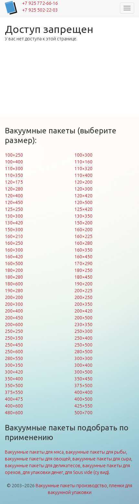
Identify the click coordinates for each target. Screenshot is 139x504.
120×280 (14, 188)
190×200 (83, 283)
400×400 (83, 392)
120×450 (14, 202)
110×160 (83, 161)
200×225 (83, 290)
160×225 (83, 236)
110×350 (14, 175)
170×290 (83, 263)
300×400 (83, 365)
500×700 (83, 412)
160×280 (83, 243)
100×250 (14, 155)
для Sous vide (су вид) (87, 472)
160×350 (83, 249)
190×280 (14, 290)
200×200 (14, 297)
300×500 (83, 372)
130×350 (83, 216)
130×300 (14, 216)
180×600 (14, 283)
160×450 (83, 256)
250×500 (83, 344)
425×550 (83, 405)
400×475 (14, 399)
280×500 (83, 351)
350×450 (83, 378)
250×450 (14, 344)
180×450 (83, 277)
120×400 (14, 195)
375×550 (14, 392)
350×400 (14, 378)
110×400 (83, 175)
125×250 (14, 209)
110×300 (14, 168)
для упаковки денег (43, 472)
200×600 (14, 324)
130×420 (14, 222)
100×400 (14, 161)
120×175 (14, 182)
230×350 (83, 324)
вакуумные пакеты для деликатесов (42, 465)
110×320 (83, 168)
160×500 (14, 263)
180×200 (14, 270)
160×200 (83, 229)
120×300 (83, 188)
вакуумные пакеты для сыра (101, 458)
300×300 (83, 358)
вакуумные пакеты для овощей (37, 458)
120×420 (83, 195)
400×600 (14, 405)
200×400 (14, 311)
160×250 (14, 243)
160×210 (14, 236)
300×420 (14, 372)
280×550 (14, 358)
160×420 (14, 256)
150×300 (14, 229)
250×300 (83, 331)
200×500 (83, 317)
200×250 (83, 297)
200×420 (83, 311)
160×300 (14, 249)
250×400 (83, 338)
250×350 (14, 338)
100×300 (83, 155)
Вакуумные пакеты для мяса (34, 452)
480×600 (14, 412)
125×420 (83, 209)
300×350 (14, 365)
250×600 (14, 351)
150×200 (83, 222)
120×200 (83, 182)
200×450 (14, 317)
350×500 (14, 385)
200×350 (83, 304)
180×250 (83, 270)
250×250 (14, 331)
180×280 (14, 277)
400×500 (83, 399)
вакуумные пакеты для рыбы (96, 452)
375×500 (83, 385)
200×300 (14, 304)
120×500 (83, 202)
